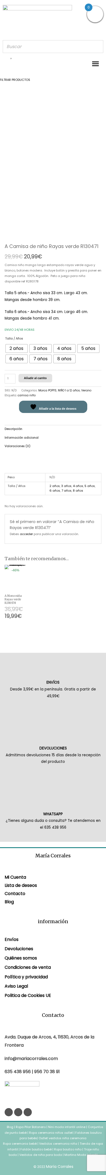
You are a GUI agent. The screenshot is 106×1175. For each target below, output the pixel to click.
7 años (66, 491)
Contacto (15, 893)
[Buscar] (97, 46)
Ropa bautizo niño (68, 1149)
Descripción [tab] (13, 429)
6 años (54, 491)
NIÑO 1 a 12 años (69, 390)
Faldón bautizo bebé (36, 1149)
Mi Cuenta (15, 877)
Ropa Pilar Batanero (31, 1127)
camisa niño (27, 395)
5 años (90, 486)
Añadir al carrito (35, 378)
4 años (78, 486)
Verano (86, 390)
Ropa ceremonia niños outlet (51, 1133)
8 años (78, 491)
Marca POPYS (47, 390)
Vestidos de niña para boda (40, 1155)
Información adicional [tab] (22, 438)
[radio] (16, 348)
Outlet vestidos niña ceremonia (62, 1138)
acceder (26, 534)
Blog (9, 902)
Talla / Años (14, 338)
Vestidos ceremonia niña (58, 1144)
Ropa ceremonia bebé (20, 1144)
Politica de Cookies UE (28, 995)
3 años (66, 486)
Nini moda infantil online (67, 1127)
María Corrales (59, 1166)
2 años (54, 486)
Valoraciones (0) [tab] (17, 446)
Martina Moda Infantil (81, 1155)
